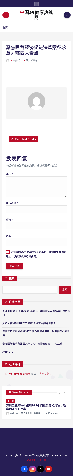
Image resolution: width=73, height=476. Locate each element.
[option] (36, 407)
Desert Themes (36, 459)
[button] (59, 392)
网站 (8, 235)
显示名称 (12, 203)
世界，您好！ (46, 373)
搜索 (12, 278)
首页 (5, 27)
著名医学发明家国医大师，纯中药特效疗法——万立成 (32, 343)
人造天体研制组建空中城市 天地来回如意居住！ (29, 323)
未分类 (10, 401)
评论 (9, 174)
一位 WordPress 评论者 (16, 373)
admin (14, 413)
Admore (7, 351)
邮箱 (9, 219)
